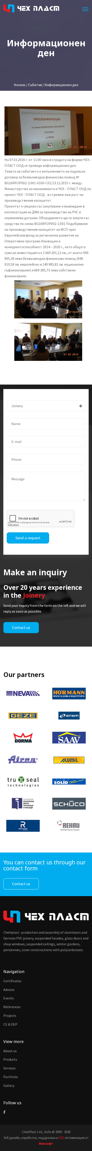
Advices (9, 989)
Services (9, 1068)
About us (10, 1051)
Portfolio (10, 1077)
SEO (61, 1138)
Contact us (21, 627)
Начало (19, 85)
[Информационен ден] (48, 131)
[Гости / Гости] (48, 342)
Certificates (12, 981)
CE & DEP (10, 1024)
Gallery (8, 1085)
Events (8, 998)
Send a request (27, 537)
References (12, 1007)
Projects (9, 1015)
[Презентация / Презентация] (48, 299)
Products (10, 1059)
